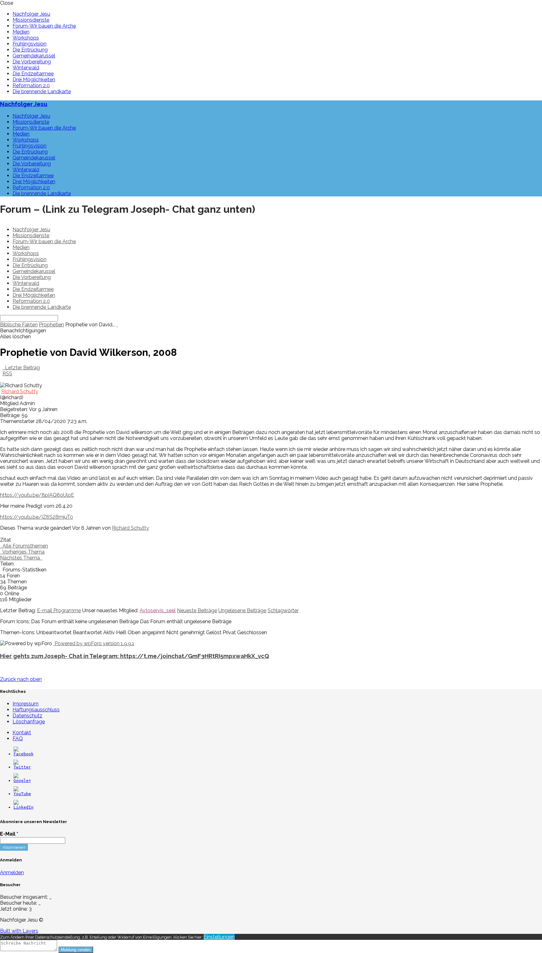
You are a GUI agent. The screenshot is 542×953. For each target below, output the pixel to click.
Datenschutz (27, 716)
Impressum (26, 704)
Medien (21, 32)
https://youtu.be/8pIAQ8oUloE (37, 495)
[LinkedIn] (23, 807)
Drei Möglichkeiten (34, 80)
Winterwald (26, 68)
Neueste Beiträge (197, 610)
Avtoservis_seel (158, 610)
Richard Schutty (19, 391)
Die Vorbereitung (32, 62)
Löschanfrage (29, 722)
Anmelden (12, 872)
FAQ (18, 739)
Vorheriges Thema (22, 552)
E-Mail (9, 834)
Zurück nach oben (21, 679)
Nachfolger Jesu (31, 14)
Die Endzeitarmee (33, 74)
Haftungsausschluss (36, 710)
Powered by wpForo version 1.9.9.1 (93, 643)
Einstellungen (219, 937)
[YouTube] (22, 793)
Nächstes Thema (21, 558)
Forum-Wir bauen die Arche (44, 26)
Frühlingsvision (29, 44)
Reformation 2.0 (31, 85)
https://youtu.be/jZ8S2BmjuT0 (36, 517)
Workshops (26, 38)
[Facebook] (23, 754)
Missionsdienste (31, 20)
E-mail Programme (59, 610)
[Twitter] (22, 767)
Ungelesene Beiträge (242, 610)
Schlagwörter (283, 610)
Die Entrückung (30, 50)
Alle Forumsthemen (24, 546)
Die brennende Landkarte (42, 91)
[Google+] (22, 780)
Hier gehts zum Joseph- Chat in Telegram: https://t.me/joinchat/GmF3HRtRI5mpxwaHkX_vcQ (134, 655)
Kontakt (22, 733)
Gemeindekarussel (34, 56)
